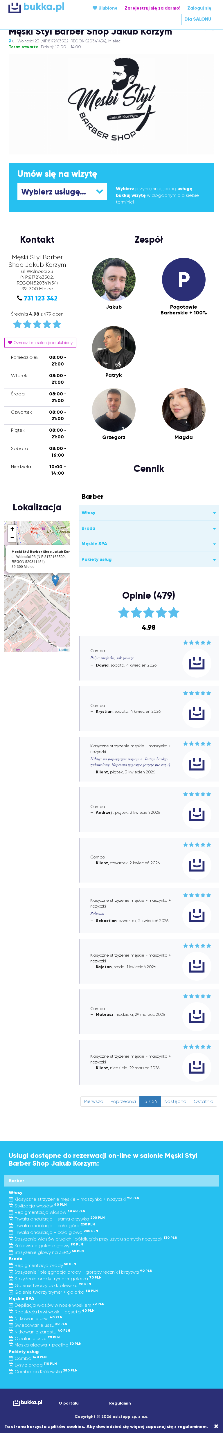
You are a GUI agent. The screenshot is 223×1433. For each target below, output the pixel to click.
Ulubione (107, 8)
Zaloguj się (199, 8)
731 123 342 (40, 298)
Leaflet (64, 649)
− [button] (12, 537)
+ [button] (12, 528)
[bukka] (43, 7)
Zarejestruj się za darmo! (152, 8)
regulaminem (192, 1426)
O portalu (69, 1403)
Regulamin (120, 1403)
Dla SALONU (197, 19)
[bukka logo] (26, 1403)
